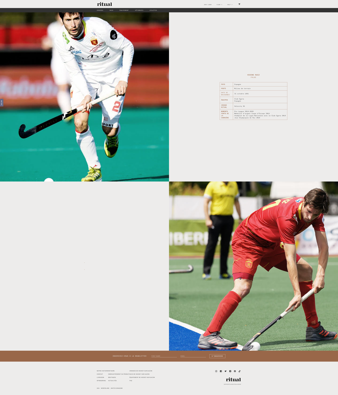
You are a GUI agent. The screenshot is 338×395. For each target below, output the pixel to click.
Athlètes (153, 10)
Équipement (124, 10)
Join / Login (208, 4)
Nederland (105, 388)
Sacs (111, 10)
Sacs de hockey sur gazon (139, 374)
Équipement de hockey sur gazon (142, 377)
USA (98, 388)
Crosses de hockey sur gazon (140, 371)
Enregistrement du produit (118, 374)
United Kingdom (117, 388)
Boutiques (112, 377)
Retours (111, 371)
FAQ (130, 380)
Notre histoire (102, 371)
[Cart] (239, 5)
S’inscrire (217, 356)
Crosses (100, 10)
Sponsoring (101, 380)
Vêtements (139, 10)
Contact (100, 374)
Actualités (112, 380)
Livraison (100, 377)
